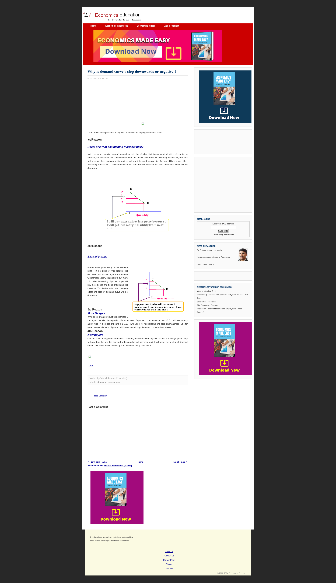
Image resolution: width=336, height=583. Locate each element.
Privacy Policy (169, 560)
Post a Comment (100, 396)
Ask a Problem (171, 26)
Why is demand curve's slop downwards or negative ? (132, 71)
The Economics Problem (207, 305)
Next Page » (180, 461)
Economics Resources (117, 26)
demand (102, 382)
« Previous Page (97, 461)
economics (114, 382)
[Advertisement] (114, 104)
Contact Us (169, 556)
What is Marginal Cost (206, 291)
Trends (169, 564)
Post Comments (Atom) (118, 465)
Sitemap (169, 568)
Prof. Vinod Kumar (204, 250)
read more (208, 264)
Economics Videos (146, 26)
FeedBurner (229, 234)
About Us (169, 551)
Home (93, 26)
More (91, 365)
